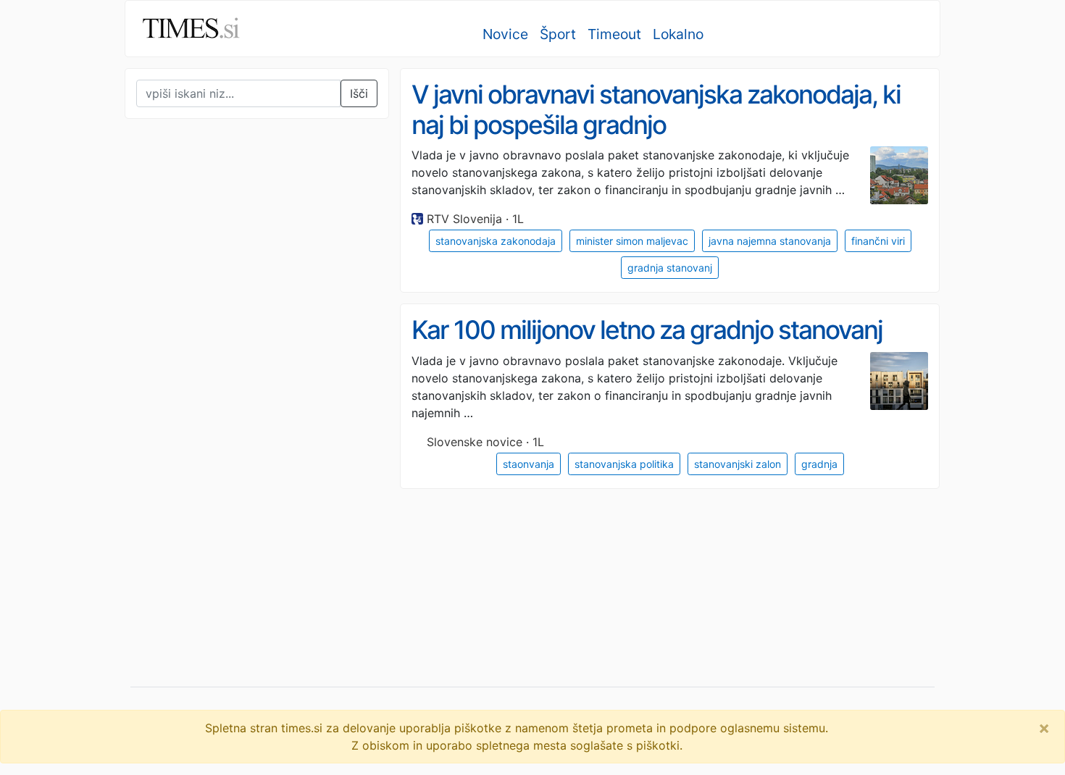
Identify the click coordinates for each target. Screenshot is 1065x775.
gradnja (819, 464)
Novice (505, 34)
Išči (359, 93)
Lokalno (678, 34)
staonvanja (528, 464)
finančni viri (878, 241)
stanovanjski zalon (737, 464)
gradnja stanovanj (669, 267)
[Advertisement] (233, 430)
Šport (558, 34)
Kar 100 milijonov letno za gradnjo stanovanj (647, 329)
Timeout (614, 34)
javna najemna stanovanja (770, 241)
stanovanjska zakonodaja (495, 241)
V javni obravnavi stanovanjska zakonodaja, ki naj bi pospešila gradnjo (656, 110)
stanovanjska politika (624, 464)
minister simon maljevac (632, 241)
